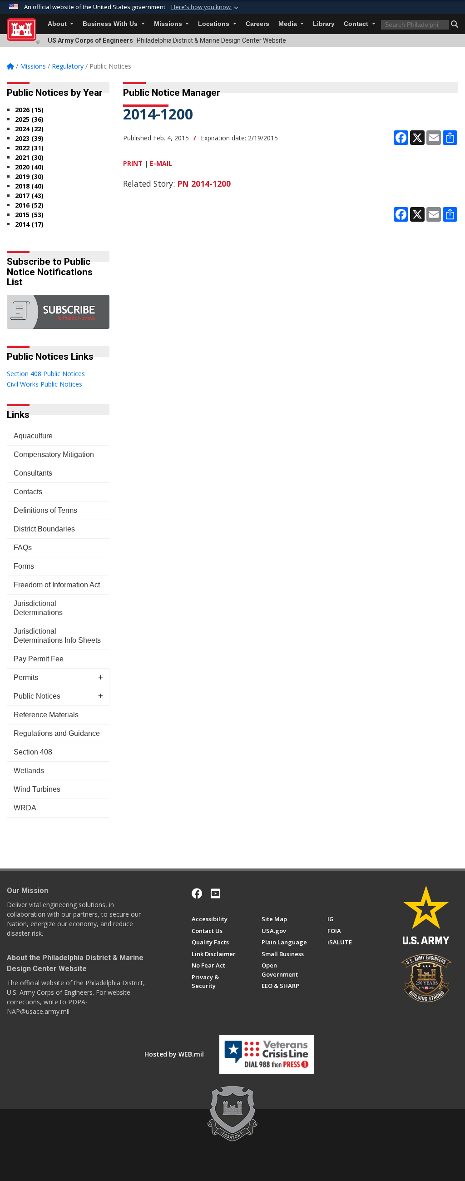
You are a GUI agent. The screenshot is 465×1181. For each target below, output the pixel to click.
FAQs (23, 547)
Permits (26, 677)
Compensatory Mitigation (54, 454)
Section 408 (33, 752)
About (58, 23)
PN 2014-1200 (204, 183)
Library (324, 23)
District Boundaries (44, 529)
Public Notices (37, 696)
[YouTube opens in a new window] (215, 893)
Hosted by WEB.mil (174, 1054)
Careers (257, 23)
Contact (357, 23)
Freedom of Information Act (57, 585)
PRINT (133, 163)
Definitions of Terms (45, 510)
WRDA (25, 808)
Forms (24, 566)
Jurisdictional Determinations (38, 608)
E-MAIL (161, 163)
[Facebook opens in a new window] (197, 893)
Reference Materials (46, 715)
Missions (169, 23)
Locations (214, 23)
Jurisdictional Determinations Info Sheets (57, 635)
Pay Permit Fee (39, 659)
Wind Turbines (37, 789)
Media (288, 23)
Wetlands (29, 770)
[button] (205, 7)
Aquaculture (33, 436)
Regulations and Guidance (57, 733)
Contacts (28, 492)
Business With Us (111, 23)
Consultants (33, 473)
